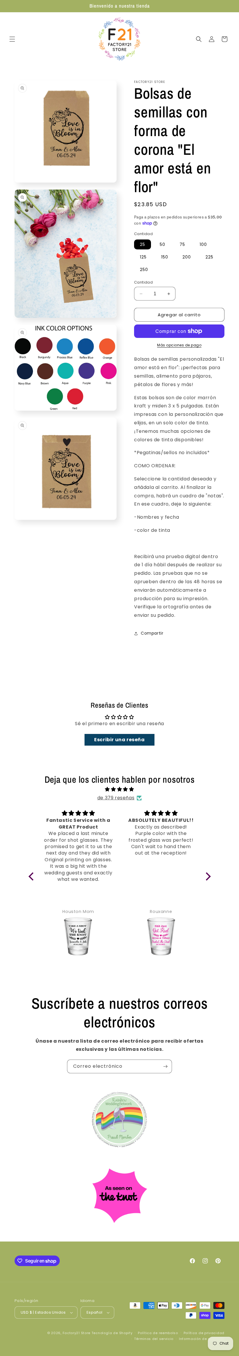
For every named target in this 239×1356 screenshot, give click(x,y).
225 (209, 257)
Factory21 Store (77, 1333)
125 (143, 257)
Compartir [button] (152, 633)
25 (142, 244)
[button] (12, 39)
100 (203, 244)
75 (182, 244)
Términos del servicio (153, 1338)
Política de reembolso (158, 1333)
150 (164, 257)
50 (162, 244)
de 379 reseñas (115, 797)
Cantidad (143, 282)
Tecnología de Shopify (112, 1333)
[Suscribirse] (165, 1066)
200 (186, 257)
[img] (119, 789)
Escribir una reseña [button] (119, 739)
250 (144, 269)
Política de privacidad (204, 1333)
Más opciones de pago (179, 345)
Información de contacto (201, 1338)
